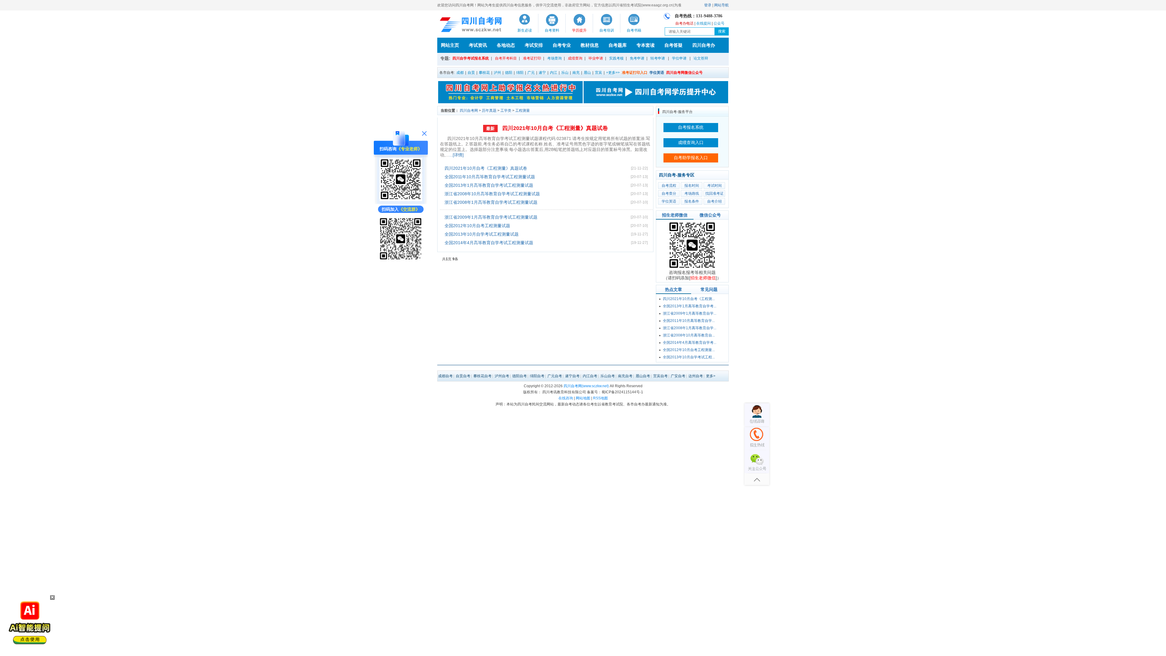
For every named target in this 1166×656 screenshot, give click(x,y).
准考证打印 (532, 58)
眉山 (587, 72)
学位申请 (679, 58)
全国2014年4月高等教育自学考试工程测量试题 (489, 242)
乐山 (564, 72)
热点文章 (673, 289)
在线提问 (703, 23)
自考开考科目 (506, 58)
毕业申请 (595, 58)
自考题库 (618, 45)
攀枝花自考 (482, 376)
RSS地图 (600, 398)
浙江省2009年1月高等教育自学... (689, 313)
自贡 (471, 72)
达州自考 (695, 376)
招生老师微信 (674, 215)
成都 (460, 72)
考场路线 (691, 193)
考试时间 (714, 185)
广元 (531, 72)
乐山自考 (607, 376)
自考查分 (669, 193)
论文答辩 (701, 58)
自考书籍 (634, 30)
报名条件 (691, 201)
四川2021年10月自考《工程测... (689, 299)
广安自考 (678, 376)
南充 (576, 72)
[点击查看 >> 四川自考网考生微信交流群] (401, 258)
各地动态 (506, 45)
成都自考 (445, 376)
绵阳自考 (537, 376)
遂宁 (542, 72)
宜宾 (598, 72)
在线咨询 (565, 398)
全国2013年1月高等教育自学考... (689, 306)
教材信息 (590, 45)
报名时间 (691, 185)
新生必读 (524, 30)
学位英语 (669, 201)
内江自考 (590, 376)
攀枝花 (484, 72)
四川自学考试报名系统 (470, 58)
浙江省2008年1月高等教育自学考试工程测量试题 (491, 202)
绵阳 (519, 72)
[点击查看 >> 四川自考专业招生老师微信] (401, 199)
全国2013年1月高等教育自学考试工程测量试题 (489, 185)
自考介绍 (714, 201)
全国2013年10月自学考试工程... (689, 357)
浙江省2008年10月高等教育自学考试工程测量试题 (492, 193)
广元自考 (554, 376)
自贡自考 (463, 376)
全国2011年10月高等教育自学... (689, 321)
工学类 (505, 110)
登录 (707, 5)
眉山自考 (643, 376)
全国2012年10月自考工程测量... (689, 350)
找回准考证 (714, 193)
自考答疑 (673, 45)
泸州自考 (502, 376)
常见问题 (709, 289)
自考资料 (552, 30)
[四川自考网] (469, 25)
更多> (710, 376)
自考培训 (606, 30)
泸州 (497, 72)
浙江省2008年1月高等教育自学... (689, 328)
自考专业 (562, 45)
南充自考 (625, 376)
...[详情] (456, 154)
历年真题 (489, 110)
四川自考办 (703, 45)
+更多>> (613, 72)
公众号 (719, 23)
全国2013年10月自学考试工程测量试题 (482, 234)
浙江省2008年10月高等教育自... (689, 335)
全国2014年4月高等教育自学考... (689, 342)
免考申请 (637, 58)
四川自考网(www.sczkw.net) (586, 386)
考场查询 (554, 58)
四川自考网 (469, 110)
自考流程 (669, 185)
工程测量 (522, 110)
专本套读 (645, 45)
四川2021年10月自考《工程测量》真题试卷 (555, 128)
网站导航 (721, 5)
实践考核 (616, 58)
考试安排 (534, 45)
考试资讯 (478, 45)
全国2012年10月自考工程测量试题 (477, 225)
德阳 (508, 72)
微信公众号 (710, 215)
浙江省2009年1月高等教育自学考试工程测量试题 (491, 217)
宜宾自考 (660, 376)
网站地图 (583, 398)
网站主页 (450, 45)
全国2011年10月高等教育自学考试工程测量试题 (490, 176)
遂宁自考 (572, 376)
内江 (553, 72)
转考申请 (657, 58)
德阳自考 (519, 376)
